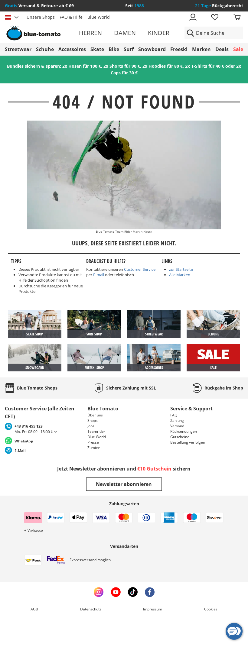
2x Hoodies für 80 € (162, 66)
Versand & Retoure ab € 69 (39, 5)
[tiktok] (133, 592)
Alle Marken (179, 274)
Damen (125, 33)
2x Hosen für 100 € (81, 66)
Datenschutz (90, 609)
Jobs (90, 426)
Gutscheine (179, 436)
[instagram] (98, 592)
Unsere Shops (41, 17)
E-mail (98, 274)
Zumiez (93, 447)
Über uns (95, 415)
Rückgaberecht (219, 5)
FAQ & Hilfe (71, 17)
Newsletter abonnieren (124, 484)
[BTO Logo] (43, 32)
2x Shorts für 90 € (121, 66)
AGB (34, 609)
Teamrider (96, 431)
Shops (92, 420)
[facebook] (150, 592)
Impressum (152, 609)
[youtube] (116, 592)
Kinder (158, 33)
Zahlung (177, 420)
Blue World (98, 17)
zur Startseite (181, 269)
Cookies (210, 609)
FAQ (173, 415)
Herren (90, 33)
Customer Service (139, 269)
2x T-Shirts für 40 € (204, 66)
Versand (177, 426)
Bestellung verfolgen (187, 442)
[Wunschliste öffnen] (214, 17)
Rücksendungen (183, 431)
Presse (93, 442)
